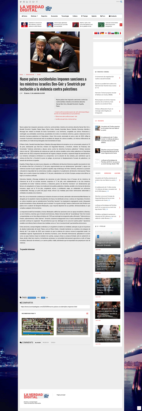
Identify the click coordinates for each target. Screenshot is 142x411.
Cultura (75, 16)
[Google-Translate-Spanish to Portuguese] (116, 34)
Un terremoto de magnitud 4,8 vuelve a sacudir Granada (106, 242)
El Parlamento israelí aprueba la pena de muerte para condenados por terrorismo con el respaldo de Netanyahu (36, 328)
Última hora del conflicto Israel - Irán (66, 116)
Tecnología (65, 16)
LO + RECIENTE (99, 121)
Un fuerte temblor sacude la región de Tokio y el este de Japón (87, 24)
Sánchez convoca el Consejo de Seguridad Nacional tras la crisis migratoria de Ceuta (110, 151)
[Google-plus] (33, 2)
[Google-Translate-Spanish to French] (99, 34)
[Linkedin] (27, 2)
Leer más (98, 249)
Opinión (94, 16)
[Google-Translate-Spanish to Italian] (119, 34)
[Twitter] (21, 2)
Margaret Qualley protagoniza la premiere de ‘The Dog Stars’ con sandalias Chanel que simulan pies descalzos (35, 23)
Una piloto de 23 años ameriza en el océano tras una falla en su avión (110, 128)
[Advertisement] (87, 8)
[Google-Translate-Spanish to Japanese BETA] (106, 34)
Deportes (44, 16)
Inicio (21, 74)
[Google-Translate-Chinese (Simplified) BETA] (95, 34)
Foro (103, 16)
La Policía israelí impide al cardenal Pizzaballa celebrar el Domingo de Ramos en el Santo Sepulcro (70, 329)
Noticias (33, 16)
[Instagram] (30, 2)
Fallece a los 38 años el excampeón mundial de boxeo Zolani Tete (60, 24)
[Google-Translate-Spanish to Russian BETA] (112, 34)
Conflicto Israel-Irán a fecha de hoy (66, 119)
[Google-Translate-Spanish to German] (102, 34)
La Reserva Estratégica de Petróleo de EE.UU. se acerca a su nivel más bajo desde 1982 (110, 162)
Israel (38, 74)
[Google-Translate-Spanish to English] (109, 34)
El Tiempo (84, 16)
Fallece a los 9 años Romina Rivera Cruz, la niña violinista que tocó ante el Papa (111, 23)
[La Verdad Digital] (36, 11)
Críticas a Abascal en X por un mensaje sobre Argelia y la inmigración (107, 337)
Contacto (113, 16)
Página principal (61, 395)
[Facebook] (36, 2)
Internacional (30, 74)
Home (25, 16)
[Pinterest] (24, 2)
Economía (54, 16)
